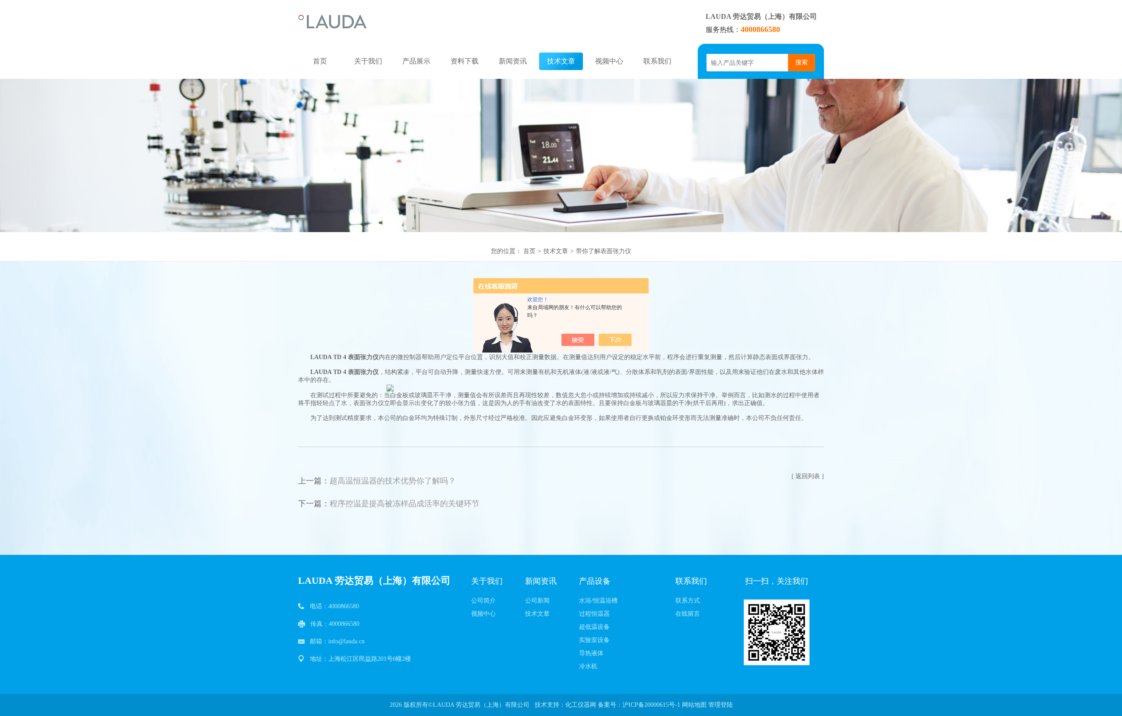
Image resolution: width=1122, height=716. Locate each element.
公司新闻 (537, 600)
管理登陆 (720, 705)
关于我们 (368, 61)
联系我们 (657, 61)
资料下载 (465, 61)
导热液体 (591, 653)
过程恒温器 (594, 613)
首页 (320, 61)
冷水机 (588, 666)
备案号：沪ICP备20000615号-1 (639, 705)
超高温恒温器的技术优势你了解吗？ (393, 480)
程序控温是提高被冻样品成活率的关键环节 (404, 503)
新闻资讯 (513, 61)
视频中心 (609, 61)
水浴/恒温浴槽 (598, 600)
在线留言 (687, 613)
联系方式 (687, 600)
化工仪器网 (580, 705)
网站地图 (694, 705)
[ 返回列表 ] (808, 476)
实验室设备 (594, 640)
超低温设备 (594, 627)
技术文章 (561, 61)
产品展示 (416, 61)
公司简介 (483, 600)
